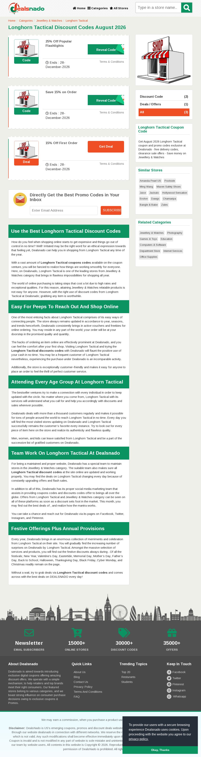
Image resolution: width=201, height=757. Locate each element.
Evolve (144, 198)
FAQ (77, 696)
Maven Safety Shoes (169, 186)
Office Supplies (148, 256)
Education (166, 238)
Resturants (128, 677)
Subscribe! (112, 210)
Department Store (150, 250)
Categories (99, 8)
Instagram (178, 690)
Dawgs (155, 198)
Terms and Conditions (88, 691)
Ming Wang (146, 186)
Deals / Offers (164, 104)
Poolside (169, 180)
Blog (77, 677)
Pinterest (178, 684)
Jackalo (154, 192)
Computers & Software (153, 244)
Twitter (176, 678)
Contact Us (81, 681)
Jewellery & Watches (49, 20)
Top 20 (125, 672)
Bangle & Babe (149, 204)
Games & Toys (148, 238)
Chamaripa (169, 198)
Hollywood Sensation (174, 192)
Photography (174, 232)
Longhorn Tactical (77, 20)
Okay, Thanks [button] (160, 749)
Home (81, 8)
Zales (164, 204)
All (164, 112)
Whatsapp (179, 696)
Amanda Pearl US (150, 180)
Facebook (178, 672)
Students (127, 681)
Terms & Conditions (111, 61)
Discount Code (164, 96)
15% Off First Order (62, 143)
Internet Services (173, 250)
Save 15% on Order (61, 92)
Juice (143, 192)
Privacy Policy (83, 686)
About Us (80, 672)
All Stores (120, 8)
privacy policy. (138, 739)
